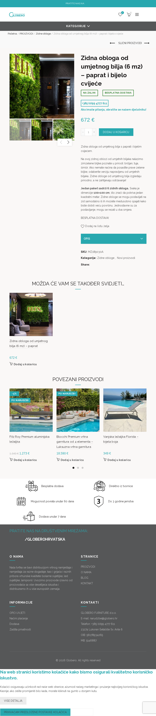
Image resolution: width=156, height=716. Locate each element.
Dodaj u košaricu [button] (25, 364)
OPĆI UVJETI (17, 612)
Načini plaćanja (19, 618)
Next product (146, 43)
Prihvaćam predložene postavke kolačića (35, 712)
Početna (12, 33)
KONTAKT (87, 583)
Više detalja (13, 700)
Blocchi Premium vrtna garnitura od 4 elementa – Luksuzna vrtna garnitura (75, 442)
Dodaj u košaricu (116, 132)
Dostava (14, 623)
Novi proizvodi (126, 257)
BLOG (84, 577)
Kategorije (76, 26)
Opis (87, 238)
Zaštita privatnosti (20, 629)
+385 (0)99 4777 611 (94, 103)
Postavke (82, 712)
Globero (71, 660)
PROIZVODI (26, 33)
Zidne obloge (43, 33)
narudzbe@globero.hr (103, 618)
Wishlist (122, 13)
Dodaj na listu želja (97, 226)
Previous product (113, 43)
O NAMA (86, 572)
